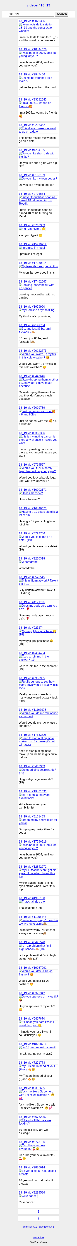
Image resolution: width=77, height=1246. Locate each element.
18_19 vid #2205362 (32, 124)
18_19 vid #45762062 (33, 1116)
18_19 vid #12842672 (33, 866)
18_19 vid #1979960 (32, 306)
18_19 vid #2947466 (32, 74)
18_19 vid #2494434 (32, 653)
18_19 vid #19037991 (33, 967)
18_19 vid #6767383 (32, 225)
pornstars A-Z (30, 1226)
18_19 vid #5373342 (32, 993)
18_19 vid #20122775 (33, 350)
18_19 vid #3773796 (32, 1142)
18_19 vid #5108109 (32, 175)
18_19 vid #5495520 (32, 942)
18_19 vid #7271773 (32, 1062)
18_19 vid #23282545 (33, 99)
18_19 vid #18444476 (33, 49)
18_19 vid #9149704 (32, 325)
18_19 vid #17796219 (33, 841)
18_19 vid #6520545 (32, 577)
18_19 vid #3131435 (32, 816)
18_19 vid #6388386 (32, 433)
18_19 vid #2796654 (32, 193)
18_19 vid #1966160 (32, 898)
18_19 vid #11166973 (32, 709)
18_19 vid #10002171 (33, 489)
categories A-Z (46, 1226)
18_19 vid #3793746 (32, 533)
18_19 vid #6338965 (32, 678)
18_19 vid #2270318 (32, 558)
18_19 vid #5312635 (32, 1088)
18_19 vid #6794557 (32, 464)
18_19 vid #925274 (31, 627)
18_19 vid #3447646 (32, 376)
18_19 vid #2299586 (32, 1192)
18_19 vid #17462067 (33, 281)
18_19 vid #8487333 (32, 766)
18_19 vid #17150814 (33, 262)
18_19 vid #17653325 (33, 734)
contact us (38, 1237)
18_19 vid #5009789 (32, 407)
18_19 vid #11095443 (32, 916)
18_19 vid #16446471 (33, 508)
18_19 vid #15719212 (33, 244)
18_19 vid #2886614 (32, 1167)
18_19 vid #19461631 (33, 791)
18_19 (45, 5)
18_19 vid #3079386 (32, 21)
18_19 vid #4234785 (32, 150)
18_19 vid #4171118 (32, 602)
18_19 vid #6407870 (32, 1018)
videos (33, 5)
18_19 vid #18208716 (33, 1044)
